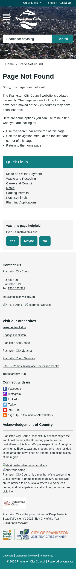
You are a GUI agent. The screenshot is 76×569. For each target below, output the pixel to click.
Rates (10, 188)
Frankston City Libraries (18, 350)
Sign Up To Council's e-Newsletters (30, 415)
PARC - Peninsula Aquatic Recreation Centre (31, 366)
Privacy (33, 555)
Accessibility (46, 555)
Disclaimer (21, 555)
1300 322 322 (16, 288)
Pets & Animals (17, 197)
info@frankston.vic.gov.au (19, 296)
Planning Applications (21, 202)
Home (9, 64)
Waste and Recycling (21, 178)
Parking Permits (17, 193)
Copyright (8, 555)
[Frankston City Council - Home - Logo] (28, 19)
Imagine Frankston (14, 327)
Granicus (68, 561)
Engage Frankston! (15, 335)
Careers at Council (19, 183)
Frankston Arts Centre (16, 342)
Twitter (12, 404)
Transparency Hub (14, 373)
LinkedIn (13, 399)
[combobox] (60, 3)
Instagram (14, 393)
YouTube (14, 409)
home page (33, 145)
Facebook (14, 388)
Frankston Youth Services (19, 358)
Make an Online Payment (24, 174)
